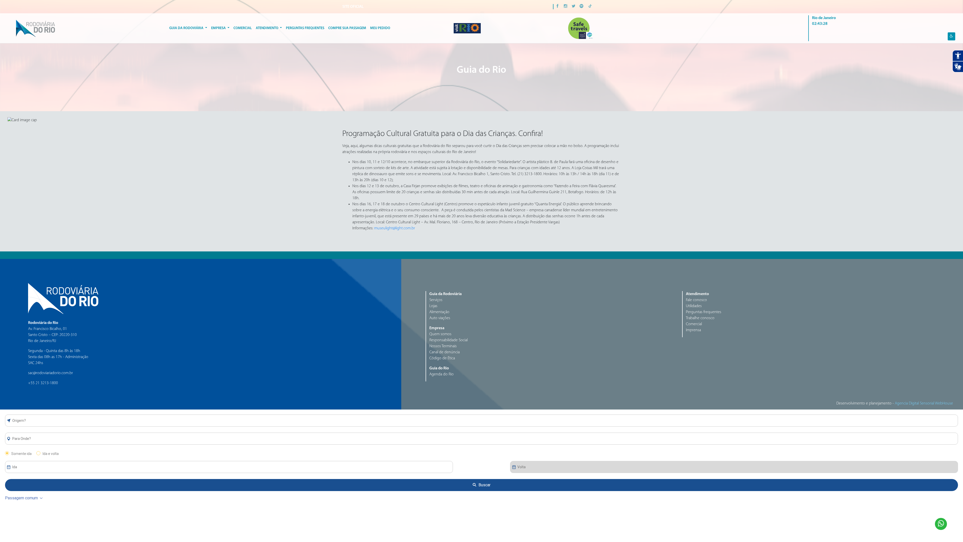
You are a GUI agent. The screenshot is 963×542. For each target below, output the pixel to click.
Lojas (433, 306)
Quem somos (440, 334)
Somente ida (21, 454)
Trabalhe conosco (700, 318)
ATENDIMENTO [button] (267, 28)
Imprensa (693, 330)
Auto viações (439, 318)
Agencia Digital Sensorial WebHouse (924, 403)
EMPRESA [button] (218, 28)
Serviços (435, 300)
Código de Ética (442, 358)
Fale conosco (696, 300)
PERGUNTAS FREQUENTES (305, 28)
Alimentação (439, 312)
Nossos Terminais (443, 346)
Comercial (242, 28)
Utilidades (694, 306)
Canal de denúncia (444, 352)
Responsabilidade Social (448, 340)
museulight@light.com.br (394, 228)
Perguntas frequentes (703, 312)
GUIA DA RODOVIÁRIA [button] (186, 28)
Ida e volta (51, 454)
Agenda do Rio (441, 374)
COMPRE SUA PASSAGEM (347, 28)
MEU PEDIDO (380, 28)
